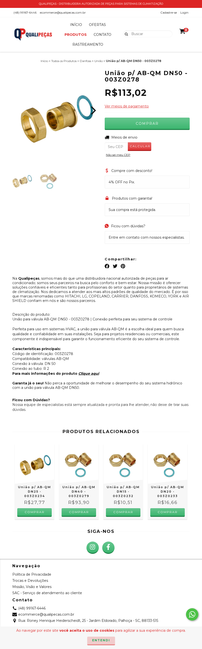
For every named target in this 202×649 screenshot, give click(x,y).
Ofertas (97, 24)
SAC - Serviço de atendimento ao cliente (47, 593)
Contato (102, 34)
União (98, 61)
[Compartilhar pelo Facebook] (107, 266)
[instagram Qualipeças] (92, 548)
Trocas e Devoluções (30, 580)
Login (184, 12)
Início (76, 24)
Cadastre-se (168, 12)
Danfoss (85, 61)
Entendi (101, 640)
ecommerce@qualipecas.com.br (63, 12)
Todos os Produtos (64, 61)
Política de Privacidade (31, 574)
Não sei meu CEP (118, 155)
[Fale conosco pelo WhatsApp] (192, 614)
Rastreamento (87, 44)
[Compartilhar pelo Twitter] (115, 266)
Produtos (76, 34)
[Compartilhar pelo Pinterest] (123, 266)
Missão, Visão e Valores (31, 587)
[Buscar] (125, 34)
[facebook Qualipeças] (108, 548)
